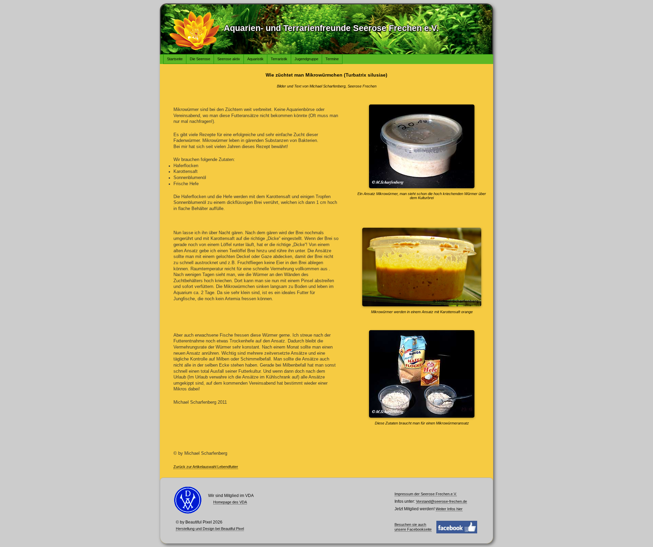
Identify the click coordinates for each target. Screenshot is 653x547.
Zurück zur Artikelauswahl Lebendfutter (205, 467)
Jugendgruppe (306, 59)
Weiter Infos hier (449, 509)
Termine (332, 59)
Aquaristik (255, 59)
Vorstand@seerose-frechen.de (441, 501)
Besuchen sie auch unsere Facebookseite (413, 526)
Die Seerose (200, 59)
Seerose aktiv (228, 59)
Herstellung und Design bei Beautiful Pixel (210, 529)
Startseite (175, 59)
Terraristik (279, 59)
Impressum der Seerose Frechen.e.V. (426, 494)
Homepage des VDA (230, 502)
